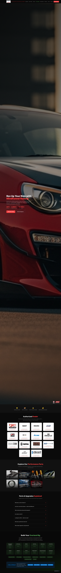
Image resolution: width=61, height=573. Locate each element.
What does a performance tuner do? (21, 521)
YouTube (52, 1)
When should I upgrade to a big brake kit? (22, 525)
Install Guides (42, 1)
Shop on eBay (56, 1)
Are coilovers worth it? (18, 514)
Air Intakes (34, 559)
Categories (26, 1)
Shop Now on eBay (11, 211)
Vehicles (34, 1)
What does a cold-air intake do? (20, 502)
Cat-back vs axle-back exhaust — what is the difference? (24, 506)
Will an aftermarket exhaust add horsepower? (22, 510)
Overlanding (37, 1)
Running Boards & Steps (28, 559)
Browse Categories (20, 211)
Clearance (45, 1)
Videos (49, 1)
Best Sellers (30, 1)
